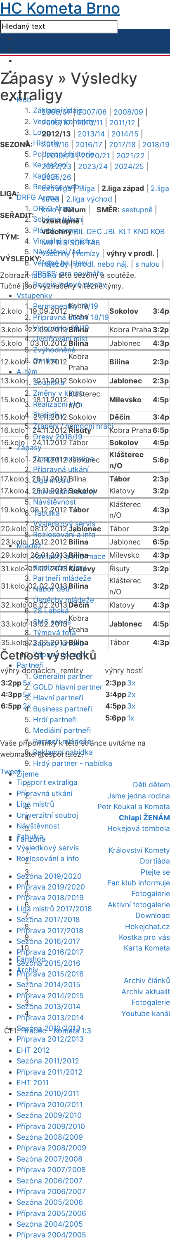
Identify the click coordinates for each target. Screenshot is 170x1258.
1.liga (86, 188)
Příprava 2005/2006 (51, 1213)
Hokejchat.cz (147, 926)
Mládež (29, 545)
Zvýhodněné (54, 349)
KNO (141, 231)
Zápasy (29, 447)
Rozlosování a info (64, 534)
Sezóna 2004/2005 (50, 1224)
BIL (79, 231)
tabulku (43, 275)
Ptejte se (155, 872)
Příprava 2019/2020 (51, 886)
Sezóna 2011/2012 (48, 1060)
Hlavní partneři (58, 697)
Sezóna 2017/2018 (48, 919)
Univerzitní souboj (47, 815)
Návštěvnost (54, 502)
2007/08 (92, 112)
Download (152, 915)
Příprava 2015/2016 (50, 973)
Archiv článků (147, 980)
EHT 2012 (33, 1050)
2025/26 (56, 177)
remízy (88, 253)
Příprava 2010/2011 (50, 1104)
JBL (110, 231)
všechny (56, 253)
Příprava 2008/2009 (51, 1147)
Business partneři (62, 708)
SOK (77, 242)
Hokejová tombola (138, 828)
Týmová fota (54, 632)
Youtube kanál (145, 1013)
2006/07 (56, 112)
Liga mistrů (35, 804)
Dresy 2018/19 (58, 436)
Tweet (10, 771)
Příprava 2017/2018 (50, 930)
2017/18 (122, 144)
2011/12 (122, 122)
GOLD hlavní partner (68, 687)
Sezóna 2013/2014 (48, 1006)
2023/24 (93, 166)
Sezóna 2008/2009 (50, 1137)
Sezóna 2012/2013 (48, 1028)
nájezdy (55, 264)
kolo (49, 209)
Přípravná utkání (61, 469)
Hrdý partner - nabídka (72, 763)
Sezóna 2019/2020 (49, 876)
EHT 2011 (33, 1082)
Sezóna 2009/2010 (49, 1115)
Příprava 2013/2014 (50, 1017)
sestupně (137, 209)
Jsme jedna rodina (138, 795)
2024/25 (129, 166)
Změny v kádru (58, 393)
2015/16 (55, 144)
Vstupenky (34, 295)
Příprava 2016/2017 (50, 952)
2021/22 (130, 155)
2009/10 (56, 122)
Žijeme (28, 774)
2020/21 (95, 155)
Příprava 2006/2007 (51, 1191)
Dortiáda (155, 861)
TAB (93, 242)
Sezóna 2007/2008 (50, 1159)
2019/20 (60, 155)
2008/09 (128, 112)
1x (131, 717)
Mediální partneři (62, 730)
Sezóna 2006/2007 (50, 1180)
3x (131, 682)
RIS (62, 242)
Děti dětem (151, 784)
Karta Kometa (147, 948)
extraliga (56, 188)
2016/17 (89, 144)
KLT (125, 231)
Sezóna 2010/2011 (48, 1093)
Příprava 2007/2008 (51, 1169)
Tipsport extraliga (47, 782)
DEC (94, 231)
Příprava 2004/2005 (51, 1234)
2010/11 (90, 122)
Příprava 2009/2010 (51, 1126)
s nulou (147, 264)
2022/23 (56, 166)
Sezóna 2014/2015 (48, 984)
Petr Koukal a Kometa (133, 806)
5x (27, 682)
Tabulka (30, 836)
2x (27, 706)
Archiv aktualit (145, 991)
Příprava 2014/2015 (50, 995)
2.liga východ (89, 199)
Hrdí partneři (55, 719)
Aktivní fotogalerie (139, 904)
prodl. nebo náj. (102, 264)
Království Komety (139, 850)
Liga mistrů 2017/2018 (54, 908)
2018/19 (156, 144)
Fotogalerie (151, 893)
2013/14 (91, 133)
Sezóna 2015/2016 (48, 963)
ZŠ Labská (51, 610)
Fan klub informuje (138, 882)
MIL (48, 242)
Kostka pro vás (144, 937)
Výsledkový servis (48, 847)
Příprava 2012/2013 (50, 1039)
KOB (158, 231)
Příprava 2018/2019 (50, 897)
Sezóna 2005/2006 (50, 1202)
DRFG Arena (37, 197)
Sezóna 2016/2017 (48, 941)
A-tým (27, 371)
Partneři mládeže (62, 578)
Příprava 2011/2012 (50, 1072)
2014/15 (125, 133)
